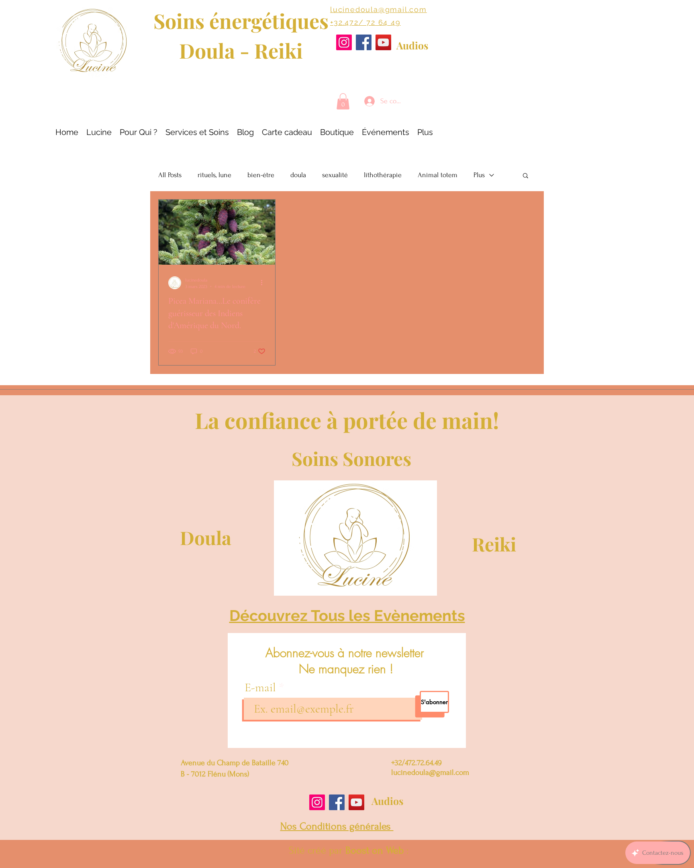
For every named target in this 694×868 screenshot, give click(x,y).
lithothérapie (383, 175)
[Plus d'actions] (264, 283)
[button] (343, 101)
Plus (479, 175)
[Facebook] (363, 42)
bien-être (260, 175)
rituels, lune (214, 175)
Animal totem (437, 175)
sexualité (335, 175)
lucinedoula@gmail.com (378, 9)
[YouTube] (383, 42)
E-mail (262, 688)
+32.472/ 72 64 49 (365, 22)
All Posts (170, 175)
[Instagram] (344, 42)
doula (298, 175)
